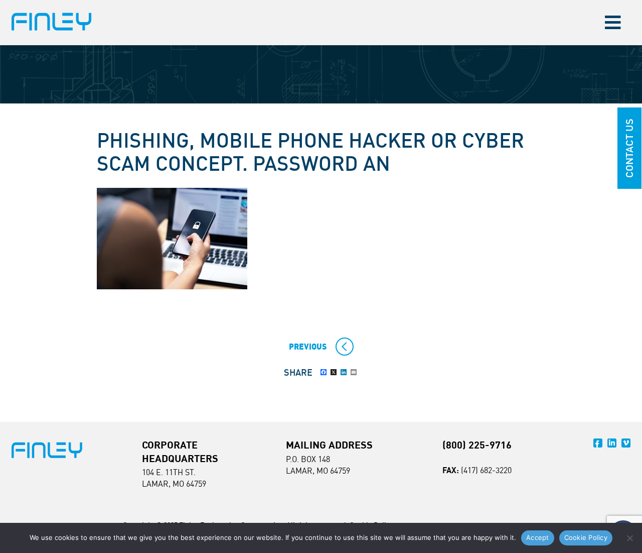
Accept (537, 537)
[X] (334, 372)
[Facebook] (323, 372)
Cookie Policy (585, 537)
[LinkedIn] (344, 372)
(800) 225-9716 (477, 444)
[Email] (354, 372)
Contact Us (629, 148)
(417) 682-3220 (486, 470)
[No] (629, 538)
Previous (308, 347)
